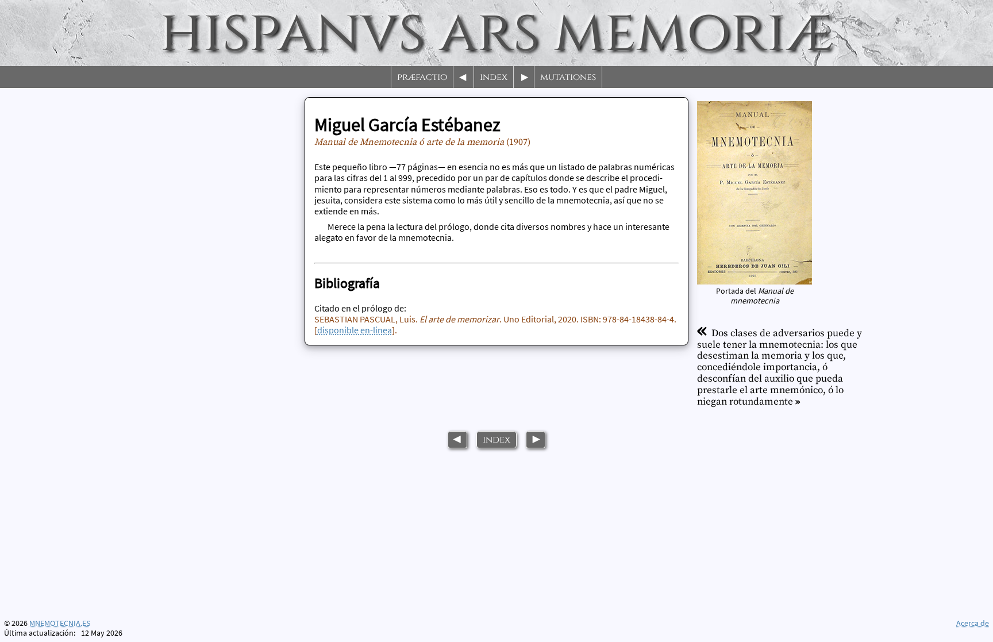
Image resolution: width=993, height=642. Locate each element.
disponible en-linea (354, 330)
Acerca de (972, 623)
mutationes (568, 77)
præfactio (422, 77)
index (493, 77)
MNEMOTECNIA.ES (59, 623)
